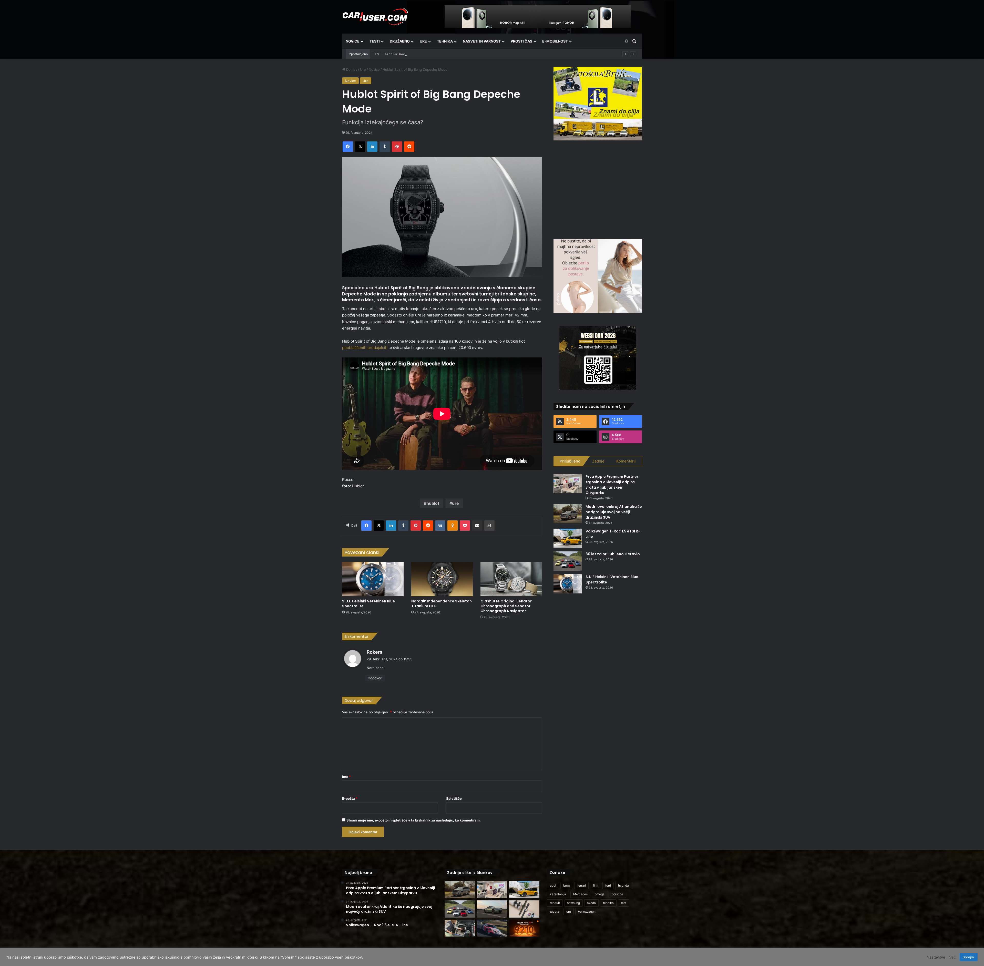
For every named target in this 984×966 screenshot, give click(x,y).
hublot (432, 503)
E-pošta (349, 798)
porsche (617, 894)
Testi (375, 41)
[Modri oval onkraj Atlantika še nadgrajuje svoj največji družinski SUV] (568, 513)
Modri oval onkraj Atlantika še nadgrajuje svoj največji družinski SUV (614, 512)
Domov (351, 69)
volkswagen (587, 911)
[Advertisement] (598, 189)
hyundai (624, 885)
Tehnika (445, 41)
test (623, 903)
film (595, 885)
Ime (346, 777)
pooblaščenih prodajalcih (364, 347)
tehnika (608, 903)
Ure (423, 41)
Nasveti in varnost (482, 41)
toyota (554, 911)
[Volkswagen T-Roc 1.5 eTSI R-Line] (568, 538)
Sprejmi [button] (969, 957)
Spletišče (454, 798)
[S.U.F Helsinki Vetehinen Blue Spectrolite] (373, 579)
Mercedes (580, 894)
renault (555, 903)
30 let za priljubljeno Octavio (613, 554)
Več (952, 957)
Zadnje (598, 461)
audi (553, 885)
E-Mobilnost (555, 41)
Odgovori (375, 678)
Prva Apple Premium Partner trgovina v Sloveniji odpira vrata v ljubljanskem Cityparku (612, 484)
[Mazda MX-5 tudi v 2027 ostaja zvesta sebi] (492, 909)
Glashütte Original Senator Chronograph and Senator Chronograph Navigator (506, 606)
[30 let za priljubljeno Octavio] (568, 561)
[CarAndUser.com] (375, 17)
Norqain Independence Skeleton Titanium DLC (441, 604)
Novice (353, 41)
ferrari (581, 885)
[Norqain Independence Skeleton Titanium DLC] (442, 579)
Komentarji (626, 461)
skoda (591, 903)
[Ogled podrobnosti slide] (598, 103)
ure (455, 503)
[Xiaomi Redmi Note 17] (524, 928)
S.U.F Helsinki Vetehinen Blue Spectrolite (368, 604)
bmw (566, 885)
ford (608, 885)
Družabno (400, 41)
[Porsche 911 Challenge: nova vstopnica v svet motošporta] (492, 928)
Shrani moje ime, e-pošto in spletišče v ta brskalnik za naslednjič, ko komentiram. (413, 820)
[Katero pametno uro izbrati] (524, 909)
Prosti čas (521, 41)
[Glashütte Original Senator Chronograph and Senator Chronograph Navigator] (511, 579)
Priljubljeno (570, 461)
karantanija (558, 894)
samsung (573, 903)
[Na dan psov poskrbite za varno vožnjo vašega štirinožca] (460, 928)
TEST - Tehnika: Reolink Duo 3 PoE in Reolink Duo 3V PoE (419, 54)
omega (599, 894)
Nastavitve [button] (936, 957)
